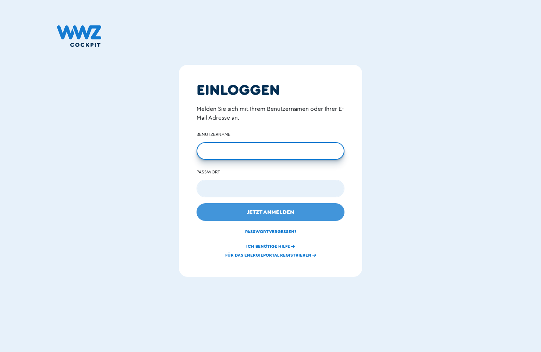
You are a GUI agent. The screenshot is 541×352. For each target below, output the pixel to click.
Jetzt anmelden (270, 212)
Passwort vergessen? (270, 231)
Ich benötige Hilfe (268, 246)
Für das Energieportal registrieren (268, 255)
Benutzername (213, 134)
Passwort (208, 172)
